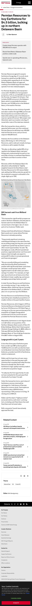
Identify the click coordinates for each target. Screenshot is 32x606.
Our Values (4, 513)
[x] (12, 504)
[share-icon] (28, 476)
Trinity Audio (17, 68)
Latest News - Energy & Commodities (12, 7)
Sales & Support (5, 551)
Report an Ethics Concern (8, 557)
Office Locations (5, 563)
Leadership (4, 576)
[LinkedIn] (23, 504)
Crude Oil (18, 484)
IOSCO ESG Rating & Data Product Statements (13, 579)
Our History (4, 516)
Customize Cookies (16, 598)
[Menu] (29, 2)
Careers (3, 570)
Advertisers (4, 544)
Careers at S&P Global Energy (9, 525)
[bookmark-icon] (21, 476)
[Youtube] (20, 504)
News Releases (5, 535)
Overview (3, 532)
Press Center (4, 521)
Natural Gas (7, 484)
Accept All (16, 603)
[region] (16, 594)
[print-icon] (24, 476)
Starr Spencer (12, 34)
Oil (13, 484)
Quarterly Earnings (6, 538)
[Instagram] (17, 504)
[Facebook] (15, 504)
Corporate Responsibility (7, 573)
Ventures (3, 519)
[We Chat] (26, 504)
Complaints (4, 560)
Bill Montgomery (13, 493)
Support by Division (6, 554)
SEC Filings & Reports (7, 541)
